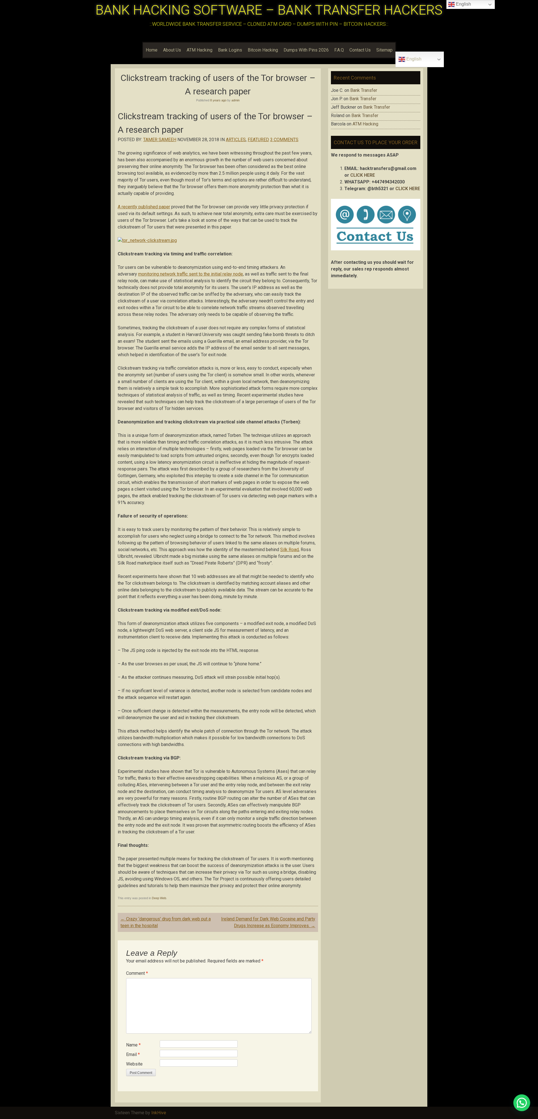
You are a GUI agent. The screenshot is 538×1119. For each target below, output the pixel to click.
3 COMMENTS (284, 139)
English (413, 59)
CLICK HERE (362, 175)
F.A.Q (339, 50)
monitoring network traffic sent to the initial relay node (190, 274)
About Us (172, 50)
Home (151, 50)
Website (134, 1064)
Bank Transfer (363, 90)
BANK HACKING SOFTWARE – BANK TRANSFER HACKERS (269, 10)
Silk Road (289, 549)
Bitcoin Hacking (263, 50)
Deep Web (159, 898)
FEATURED (258, 139)
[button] (521, 1102)
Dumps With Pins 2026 (306, 50)
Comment (137, 973)
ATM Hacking (199, 50)
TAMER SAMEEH (159, 139)
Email (133, 1054)
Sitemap (384, 50)
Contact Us (360, 50)
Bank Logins (230, 50)
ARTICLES (236, 139)
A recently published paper (144, 206)
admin (235, 100)
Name (133, 1045)
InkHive (158, 1112)
